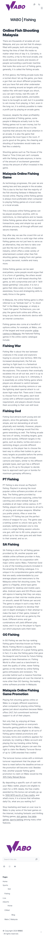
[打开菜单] (41, 8)
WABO (20, 931)
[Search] (36, 859)
